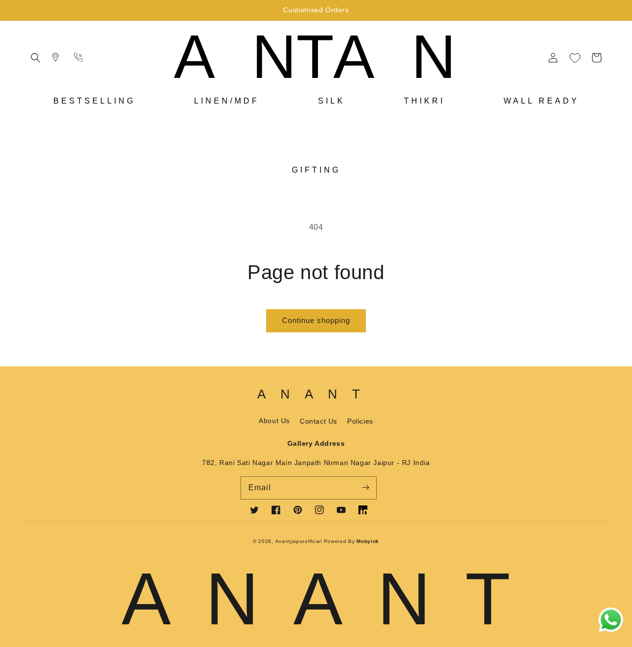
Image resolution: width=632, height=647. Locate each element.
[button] (35, 58)
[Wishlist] (575, 58)
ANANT (333, 56)
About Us (274, 421)
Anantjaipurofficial (299, 541)
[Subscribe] (365, 488)
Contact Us (318, 421)
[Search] (57, 58)
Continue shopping (316, 320)
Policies (360, 421)
